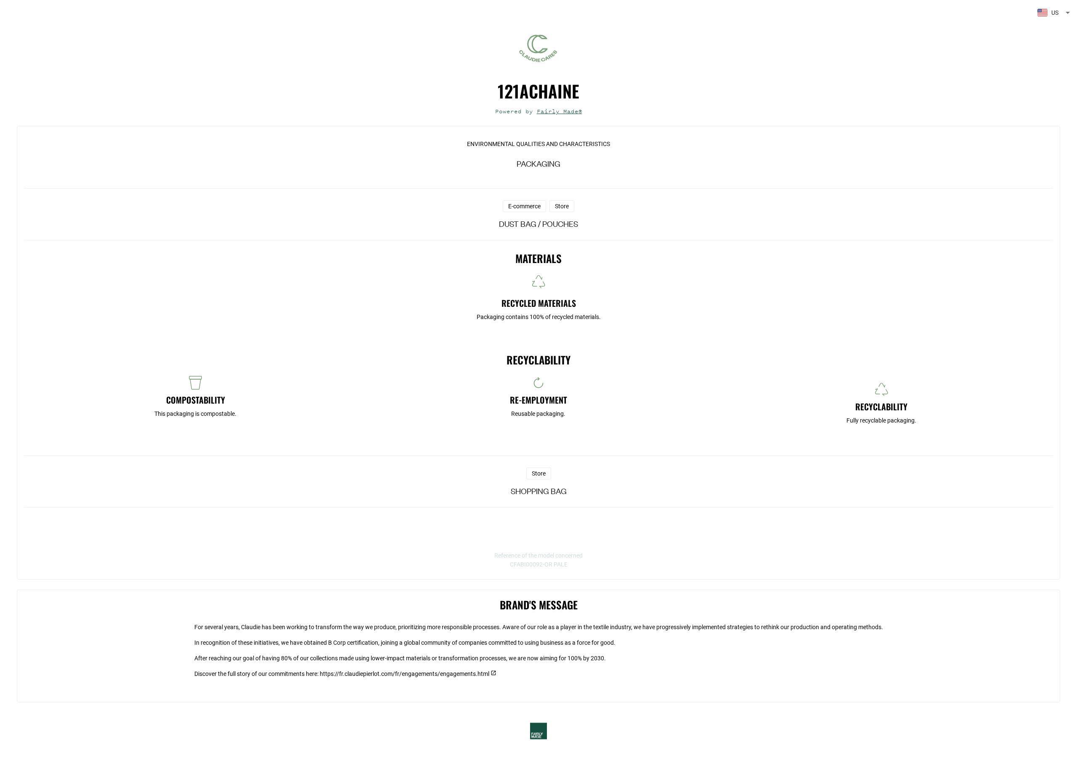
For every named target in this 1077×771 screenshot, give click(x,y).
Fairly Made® (559, 111)
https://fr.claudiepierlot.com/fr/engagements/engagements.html (404, 673)
